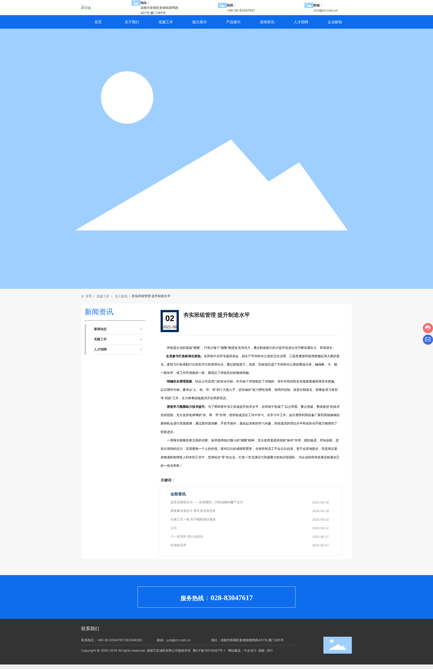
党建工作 (103, 296)
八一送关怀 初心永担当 (186, 536)
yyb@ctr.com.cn (178, 640)
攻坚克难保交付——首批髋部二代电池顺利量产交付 (206, 502)
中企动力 (250, 650)
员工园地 (121, 296)
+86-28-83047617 (111, 640)
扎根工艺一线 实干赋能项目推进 (193, 519)
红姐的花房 (178, 545)
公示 (173, 528)
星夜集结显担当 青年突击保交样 (193, 511)
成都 (261, 650)
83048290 (134, 640)
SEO (269, 650)
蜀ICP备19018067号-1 (209, 650)
